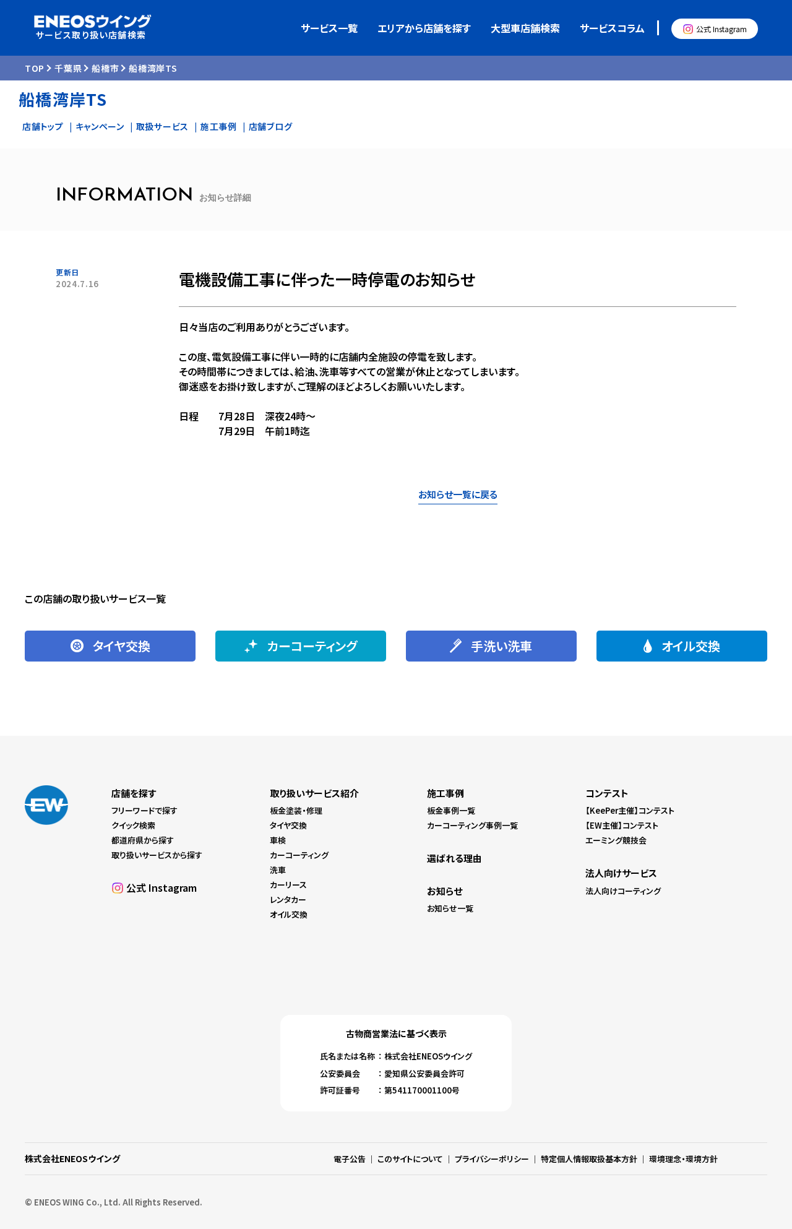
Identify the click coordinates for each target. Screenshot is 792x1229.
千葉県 (68, 68)
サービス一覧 (329, 27)
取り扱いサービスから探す (156, 855)
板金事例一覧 (451, 810)
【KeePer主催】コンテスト (629, 810)
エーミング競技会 (616, 840)
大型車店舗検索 (525, 27)
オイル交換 (289, 914)
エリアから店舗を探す (424, 27)
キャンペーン (99, 126)
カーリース (288, 884)
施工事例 (218, 126)
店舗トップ (43, 126)
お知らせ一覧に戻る (457, 494)
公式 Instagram (721, 29)
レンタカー (288, 899)
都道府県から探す (142, 840)
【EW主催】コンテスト (621, 825)
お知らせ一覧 (450, 908)
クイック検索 (133, 825)
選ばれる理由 (454, 858)
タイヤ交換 (288, 825)
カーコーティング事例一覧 (472, 825)
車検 (278, 840)
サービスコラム (612, 27)
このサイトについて (410, 1159)
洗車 (278, 870)
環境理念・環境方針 (683, 1159)
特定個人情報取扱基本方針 (589, 1159)
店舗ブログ (271, 126)
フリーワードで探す (144, 810)
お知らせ (444, 890)
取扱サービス (162, 126)
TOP (35, 68)
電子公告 (350, 1159)
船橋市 (105, 68)
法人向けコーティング (623, 891)
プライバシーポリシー (492, 1159)
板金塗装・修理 (296, 810)
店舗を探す (133, 793)
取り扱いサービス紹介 (314, 793)
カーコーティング (299, 855)
